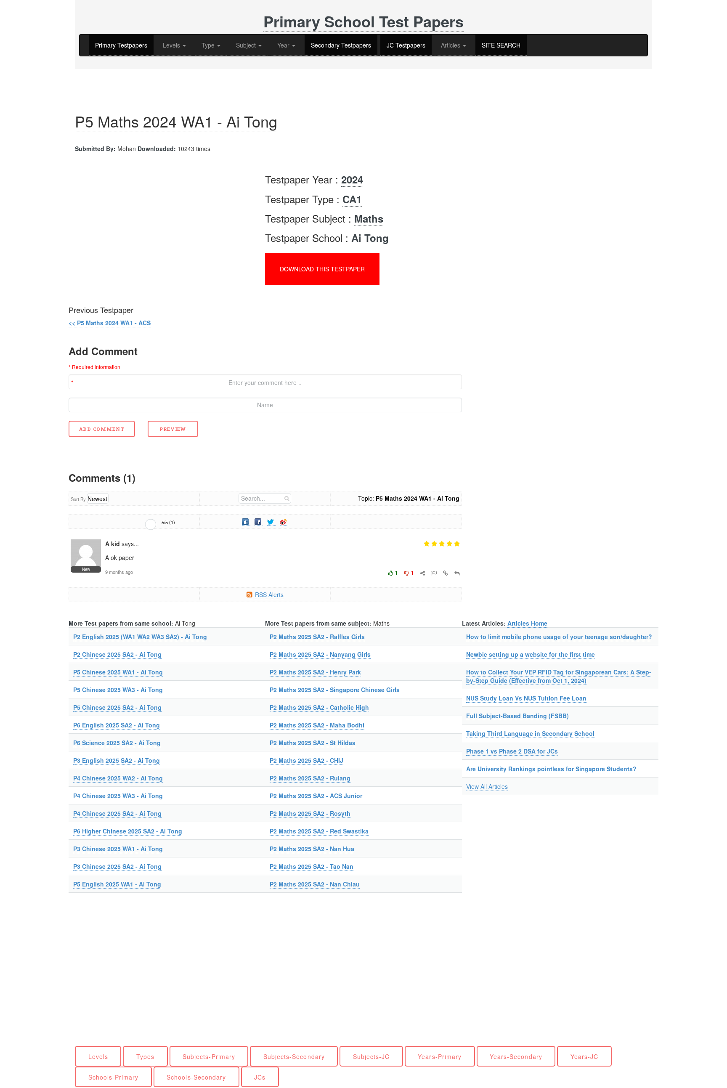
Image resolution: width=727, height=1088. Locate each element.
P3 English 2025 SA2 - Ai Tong (116, 760)
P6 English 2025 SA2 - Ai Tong (116, 725)
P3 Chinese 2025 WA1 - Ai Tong (118, 848)
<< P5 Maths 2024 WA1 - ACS (110, 322)
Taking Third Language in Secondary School (530, 733)
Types (145, 1056)
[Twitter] (271, 521)
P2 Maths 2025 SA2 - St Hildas (313, 742)
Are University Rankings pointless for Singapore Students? (551, 768)
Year (284, 45)
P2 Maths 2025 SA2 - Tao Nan (311, 866)
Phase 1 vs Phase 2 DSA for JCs (512, 751)
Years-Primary (440, 1056)
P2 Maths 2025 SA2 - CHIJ (306, 760)
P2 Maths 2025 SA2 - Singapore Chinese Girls (335, 689)
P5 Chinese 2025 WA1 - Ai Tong (118, 672)
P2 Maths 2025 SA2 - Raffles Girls (317, 636)
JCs (259, 1077)
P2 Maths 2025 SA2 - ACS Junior (316, 795)
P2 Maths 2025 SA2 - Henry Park (315, 672)
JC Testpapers (406, 45)
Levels (172, 45)
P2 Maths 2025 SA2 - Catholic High (319, 707)
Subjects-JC (371, 1056)
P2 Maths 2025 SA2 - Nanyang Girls (320, 654)
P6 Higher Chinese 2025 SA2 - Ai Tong (127, 831)
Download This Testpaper (322, 269)
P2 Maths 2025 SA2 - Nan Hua (312, 848)
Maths (368, 218)
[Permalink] (445, 572)
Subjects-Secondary (294, 1056)
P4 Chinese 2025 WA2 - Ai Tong (118, 778)
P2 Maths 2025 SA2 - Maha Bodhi (317, 725)
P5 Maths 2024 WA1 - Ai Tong (176, 121)
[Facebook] (259, 521)
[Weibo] (284, 521)
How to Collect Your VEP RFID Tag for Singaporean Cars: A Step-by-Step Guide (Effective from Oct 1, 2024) (558, 676)
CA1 (352, 199)
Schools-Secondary (196, 1077)
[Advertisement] (139, 224)
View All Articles (487, 786)
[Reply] (457, 572)
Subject (246, 45)
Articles (451, 45)
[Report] (434, 572)
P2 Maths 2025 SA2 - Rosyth (310, 813)
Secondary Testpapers (341, 45)
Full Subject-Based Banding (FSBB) (517, 715)
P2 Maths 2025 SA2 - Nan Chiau (315, 884)
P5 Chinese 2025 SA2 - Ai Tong (117, 707)
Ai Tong (370, 238)
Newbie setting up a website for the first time (530, 654)
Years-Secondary (516, 1056)
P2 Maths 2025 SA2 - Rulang (310, 778)
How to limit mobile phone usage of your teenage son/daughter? (559, 636)
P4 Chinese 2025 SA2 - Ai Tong (117, 813)
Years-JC (584, 1056)
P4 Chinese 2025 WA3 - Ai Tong (118, 795)
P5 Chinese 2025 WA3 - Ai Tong (118, 689)
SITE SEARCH (501, 45)
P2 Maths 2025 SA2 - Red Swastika (319, 831)
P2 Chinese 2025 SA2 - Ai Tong (117, 654)
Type (209, 45)
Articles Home (527, 623)
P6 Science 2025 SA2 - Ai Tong (117, 742)
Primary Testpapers (121, 45)
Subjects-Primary (209, 1056)
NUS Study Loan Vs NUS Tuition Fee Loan (526, 698)
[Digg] (246, 521)
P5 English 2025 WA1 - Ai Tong (117, 884)
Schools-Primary (113, 1077)
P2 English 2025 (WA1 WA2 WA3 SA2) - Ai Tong (140, 636)
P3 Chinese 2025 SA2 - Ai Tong (117, 866)
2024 (352, 179)
